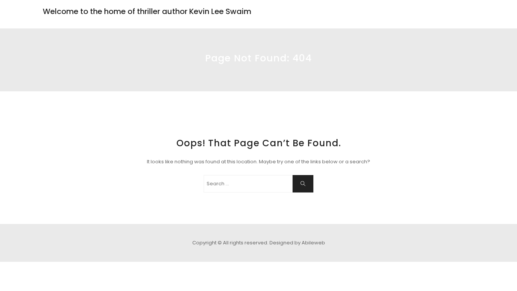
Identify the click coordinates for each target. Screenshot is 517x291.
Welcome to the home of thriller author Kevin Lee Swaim (147, 11)
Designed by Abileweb (297, 242)
